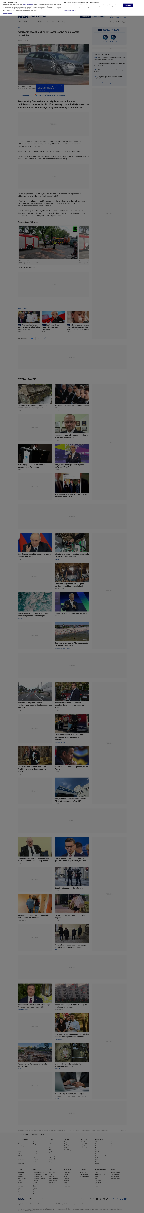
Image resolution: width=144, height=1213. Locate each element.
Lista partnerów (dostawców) (70, 10)
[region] (72, 8)
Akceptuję (128, 5)
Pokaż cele (128, 10)
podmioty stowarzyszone (28, 4)
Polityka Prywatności (7, 13)
